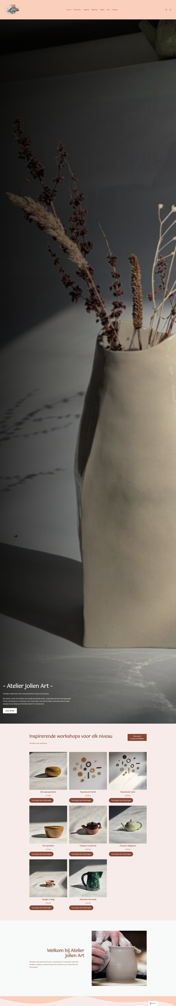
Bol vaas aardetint (48, 792)
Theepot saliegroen (128, 846)
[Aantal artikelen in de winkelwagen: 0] (166, 10)
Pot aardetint (48, 846)
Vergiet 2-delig (48, 899)
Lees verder (9, 711)
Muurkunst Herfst (88, 792)
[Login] (170, 10)
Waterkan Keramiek (88, 899)
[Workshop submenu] (81, 9)
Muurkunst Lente (127, 792)
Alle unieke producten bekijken (137, 737)
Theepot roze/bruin (88, 846)
